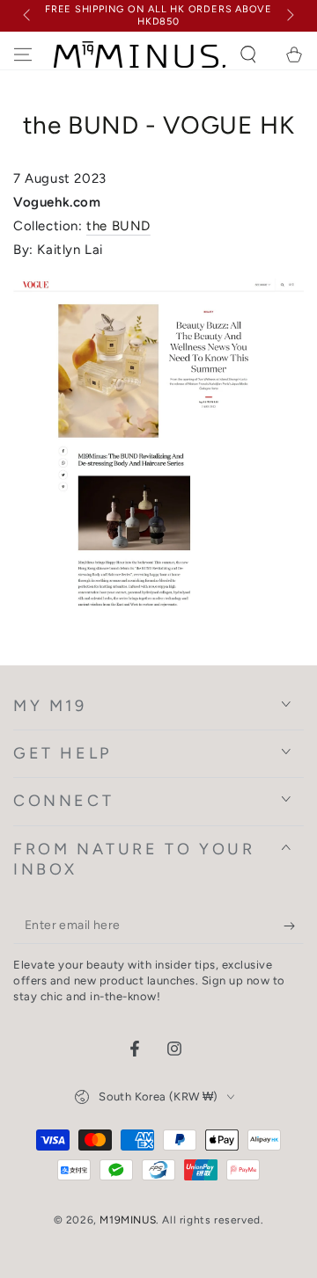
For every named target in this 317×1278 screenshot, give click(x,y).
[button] (248, 54)
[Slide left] (28, 16)
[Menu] (23, 54)
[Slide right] (289, 16)
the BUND (118, 226)
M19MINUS (128, 1220)
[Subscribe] (294, 926)
